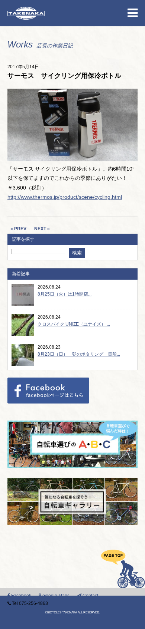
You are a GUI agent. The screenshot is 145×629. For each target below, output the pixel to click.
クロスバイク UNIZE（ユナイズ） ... (74, 324)
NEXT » (42, 228)
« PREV (18, 228)
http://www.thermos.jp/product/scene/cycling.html (64, 197)
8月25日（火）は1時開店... (64, 294)
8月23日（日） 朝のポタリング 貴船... (79, 354)
